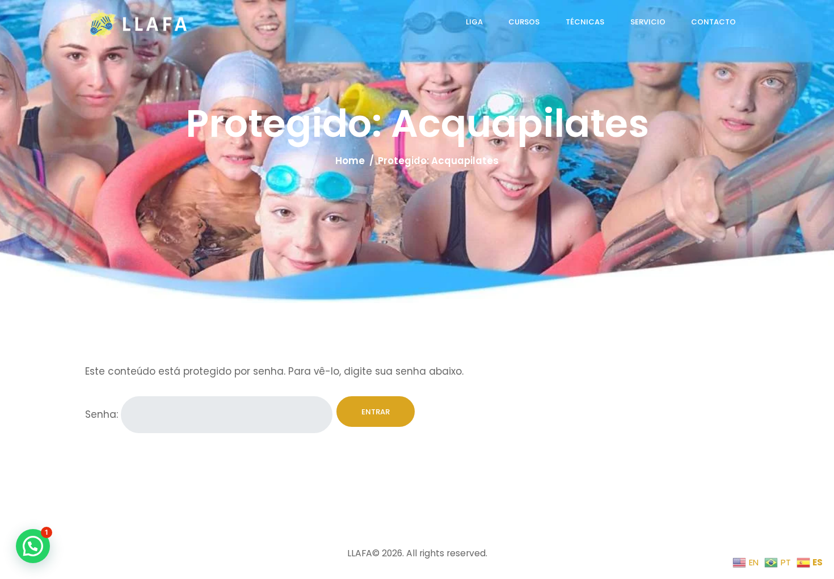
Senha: (103, 415)
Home (350, 161)
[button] (33, 546)
